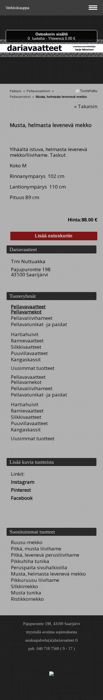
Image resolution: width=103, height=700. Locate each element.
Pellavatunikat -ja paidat (39, 324)
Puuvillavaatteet (29, 353)
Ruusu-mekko (26, 542)
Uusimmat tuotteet (32, 368)
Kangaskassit (26, 359)
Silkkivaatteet (26, 347)
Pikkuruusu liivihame (35, 580)
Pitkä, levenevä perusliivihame (45, 555)
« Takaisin (85, 106)
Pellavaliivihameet (31, 318)
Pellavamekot (20, 96)
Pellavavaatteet (38, 91)
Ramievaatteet (27, 340)
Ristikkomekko (27, 599)
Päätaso (15, 91)
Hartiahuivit (24, 334)
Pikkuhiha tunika (30, 561)
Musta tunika (26, 592)
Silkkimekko (24, 586)
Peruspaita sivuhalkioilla (39, 567)
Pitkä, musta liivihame (36, 548)
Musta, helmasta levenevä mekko (48, 573)
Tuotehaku (88, 90)
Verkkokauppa (18, 8)
